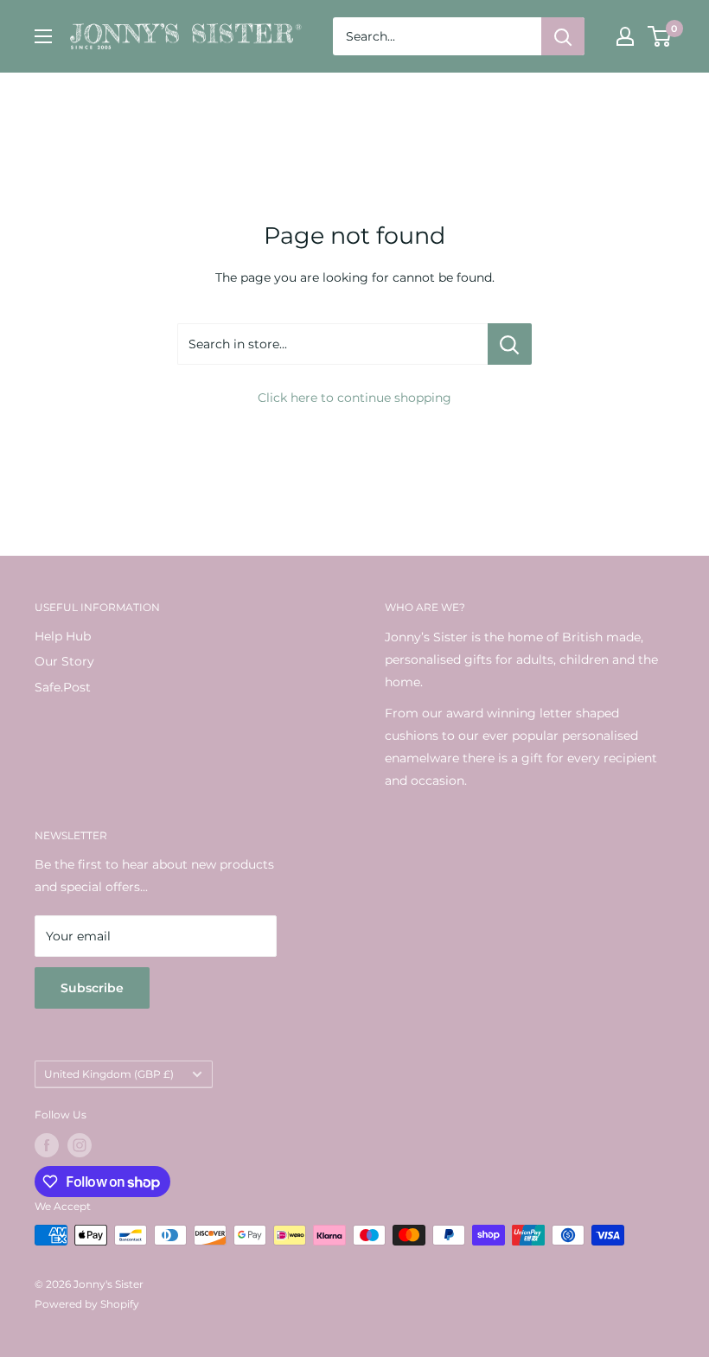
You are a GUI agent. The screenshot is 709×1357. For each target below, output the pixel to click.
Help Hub (63, 636)
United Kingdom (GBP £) (109, 1073)
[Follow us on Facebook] (47, 1145)
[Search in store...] (510, 344)
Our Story (64, 661)
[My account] (625, 36)
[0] (660, 36)
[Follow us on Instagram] (79, 1145)
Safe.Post (63, 687)
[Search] (562, 36)
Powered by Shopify (87, 1303)
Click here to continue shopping (354, 397)
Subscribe (92, 988)
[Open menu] (43, 36)
